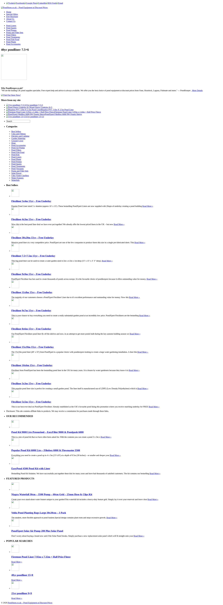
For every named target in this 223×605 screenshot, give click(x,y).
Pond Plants (11, 42)
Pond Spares (11, 28)
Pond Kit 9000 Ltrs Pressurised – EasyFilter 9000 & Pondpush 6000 (47, 432)
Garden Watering (18, 138)
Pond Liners (11, 26)
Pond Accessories (13, 44)
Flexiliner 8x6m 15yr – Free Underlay (31, 328)
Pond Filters (11, 35)
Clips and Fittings (18, 134)
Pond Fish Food (12, 39)
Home (8, 12)
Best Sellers (16, 131)
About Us (10, 19)
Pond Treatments (13, 37)
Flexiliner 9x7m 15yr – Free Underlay (31, 310)
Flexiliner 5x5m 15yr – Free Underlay (31, 401)
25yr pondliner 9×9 (21, 593)
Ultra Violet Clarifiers (20, 175)
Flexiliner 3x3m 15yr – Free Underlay (31, 383)
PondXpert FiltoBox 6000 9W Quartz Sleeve (63, 114)
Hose (13, 143)
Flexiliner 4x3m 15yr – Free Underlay (31, 219)
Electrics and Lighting (20, 136)
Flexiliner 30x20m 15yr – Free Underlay (32, 237)
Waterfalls (15, 180)
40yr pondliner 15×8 (22, 575)
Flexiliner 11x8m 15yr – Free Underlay (31, 292)
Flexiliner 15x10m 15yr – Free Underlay (32, 347)
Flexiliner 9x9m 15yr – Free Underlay (31, 274)
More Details (197, 90)
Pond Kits (15, 155)
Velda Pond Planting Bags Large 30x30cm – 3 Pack (38, 512)
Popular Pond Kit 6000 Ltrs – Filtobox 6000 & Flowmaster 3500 (45, 450)
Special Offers (12, 14)
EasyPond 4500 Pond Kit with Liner (30, 468)
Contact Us (10, 21)
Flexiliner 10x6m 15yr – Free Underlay (32, 365)
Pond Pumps (11, 30)
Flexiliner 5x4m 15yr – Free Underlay (31, 201)
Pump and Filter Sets (14, 32)
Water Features (17, 178)
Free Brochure (12, 16)
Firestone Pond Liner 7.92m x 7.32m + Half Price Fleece (40, 556)
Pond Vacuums (17, 169)
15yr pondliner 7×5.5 (34, 105)
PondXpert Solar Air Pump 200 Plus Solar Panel (37, 531)
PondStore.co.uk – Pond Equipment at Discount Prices (30, 603)
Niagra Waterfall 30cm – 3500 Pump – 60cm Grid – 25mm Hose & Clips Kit (51, 494)
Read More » (147, 206)
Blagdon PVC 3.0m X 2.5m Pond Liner (57, 110)
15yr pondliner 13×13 (35, 117)
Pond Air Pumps (18, 148)
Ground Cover (17, 141)
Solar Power (16, 173)
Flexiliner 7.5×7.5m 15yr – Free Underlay (33, 255)
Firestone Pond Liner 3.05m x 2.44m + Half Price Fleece (78, 112)
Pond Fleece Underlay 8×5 (41, 107)
